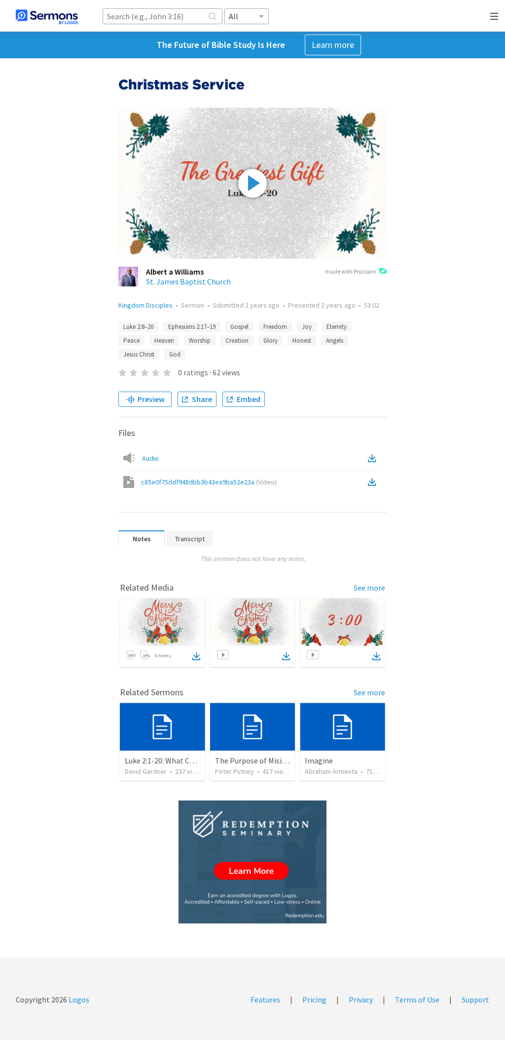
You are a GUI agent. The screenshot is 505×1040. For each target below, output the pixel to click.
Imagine (319, 760)
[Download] (196, 656)
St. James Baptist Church (188, 281)
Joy (307, 326)
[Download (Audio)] (374, 458)
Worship (200, 340)
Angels (334, 340)
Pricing (314, 999)
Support (475, 999)
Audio (150, 458)
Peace (131, 340)
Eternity (336, 326)
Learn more (333, 44)
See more (369, 588)
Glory (270, 340)
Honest (301, 340)
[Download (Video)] (374, 482)
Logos (78, 999)
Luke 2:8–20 (138, 326)
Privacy (361, 999)
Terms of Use (417, 999)
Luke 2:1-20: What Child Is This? (177, 760)
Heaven (164, 340)
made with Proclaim (350, 271)
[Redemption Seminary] (252, 861)
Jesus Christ (138, 354)
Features (265, 999)
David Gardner (146, 771)
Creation (237, 340)
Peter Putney (234, 771)
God (174, 354)
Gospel (239, 326)
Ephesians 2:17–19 (192, 326)
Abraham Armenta (331, 771)
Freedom (275, 326)
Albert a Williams (175, 272)
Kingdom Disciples (145, 305)
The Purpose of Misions (254, 760)
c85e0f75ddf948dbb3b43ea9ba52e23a (209, 482)
